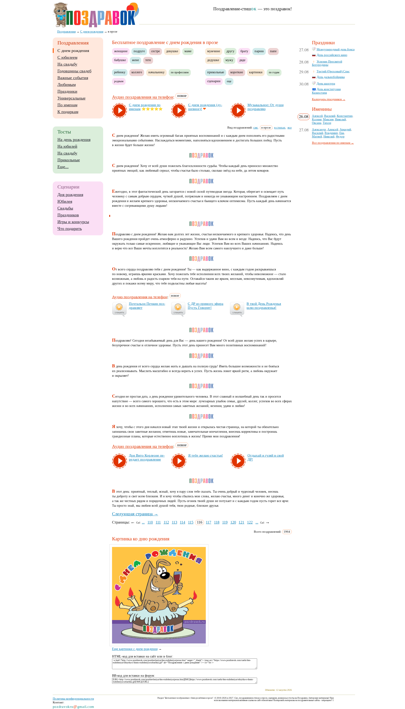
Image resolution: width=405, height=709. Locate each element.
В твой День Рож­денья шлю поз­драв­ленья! (264, 306)
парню (259, 51)
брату (244, 51)
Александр (319, 129)
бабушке (120, 60)
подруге (139, 51)
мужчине (213, 51)
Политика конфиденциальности (73, 698)
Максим (328, 119)
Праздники (67, 91)
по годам (274, 72)
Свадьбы (65, 208)
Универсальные (71, 98)
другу (230, 51)
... (143, 522)
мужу (229, 60)
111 (158, 522)
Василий (329, 116)
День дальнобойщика (331, 77)
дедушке (213, 60)
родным (119, 81)
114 (182, 522)
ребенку (119, 72)
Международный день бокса (336, 49)
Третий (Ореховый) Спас (333, 71)
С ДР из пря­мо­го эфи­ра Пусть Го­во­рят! (205, 306)
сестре (155, 51)
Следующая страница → (135, 513)
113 (174, 522)
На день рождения (73, 139)
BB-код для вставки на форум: (133, 675)
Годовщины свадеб (74, 71)
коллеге (136, 72)
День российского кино (332, 55)
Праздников (68, 215)
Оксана (316, 123)
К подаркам (67, 111)
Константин (344, 116)
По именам (67, 105)
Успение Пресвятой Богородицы (327, 63)
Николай (340, 119)
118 (216, 522)
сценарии (214, 81)
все (290, 127)
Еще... (63, 166)
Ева (341, 133)
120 (233, 522)
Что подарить (69, 228)
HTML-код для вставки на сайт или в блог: (142, 656)
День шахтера (326, 83)
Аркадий (345, 129)
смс (255, 127)
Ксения (317, 119)
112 (166, 522)
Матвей (317, 136)
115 (190, 522)
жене (135, 60)
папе (273, 51)
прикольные (215, 72)
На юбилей (67, 146)
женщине (121, 51)
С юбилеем (67, 57)
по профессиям (180, 72)
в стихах (279, 127)
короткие (236, 72)
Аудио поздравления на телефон (142, 97)
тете (148, 60)
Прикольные (68, 160)
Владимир (331, 133)
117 (208, 522)
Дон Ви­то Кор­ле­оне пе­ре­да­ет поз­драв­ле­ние (147, 457)
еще (229, 81)
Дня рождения (70, 194)
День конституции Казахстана (326, 91)
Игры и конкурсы (73, 221)
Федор (340, 136)
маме (187, 51)
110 (150, 522)
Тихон (327, 123)
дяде (242, 60)
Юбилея (64, 201)
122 (250, 522)
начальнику (156, 72)
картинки (255, 72)
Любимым (66, 84)
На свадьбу (67, 64)
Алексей (317, 116)
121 (241, 522)
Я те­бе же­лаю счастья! (205, 455)
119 (225, 522)
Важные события (72, 77)
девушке (172, 51)
